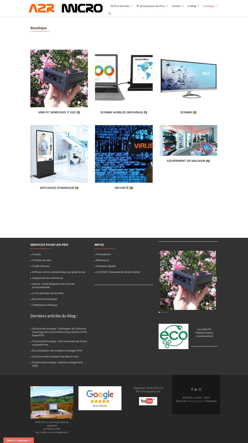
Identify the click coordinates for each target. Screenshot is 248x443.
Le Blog (192, 5)
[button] (164, 14)
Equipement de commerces (47, 277)
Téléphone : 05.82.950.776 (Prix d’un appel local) (148, 389)
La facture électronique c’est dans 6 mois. (55, 356)
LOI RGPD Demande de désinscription (118, 271)
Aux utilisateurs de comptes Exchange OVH (57, 350)
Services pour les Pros (152, 5)
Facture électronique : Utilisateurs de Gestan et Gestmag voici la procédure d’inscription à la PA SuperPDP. (59, 332)
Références (102, 260)
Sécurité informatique (44, 298)
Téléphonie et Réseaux (45, 304)
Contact (176, 5)
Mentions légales (106, 266)
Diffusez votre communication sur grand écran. (59, 271)
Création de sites (41, 260)
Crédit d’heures (41, 266)
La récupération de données (48, 293)
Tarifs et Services (119, 5)
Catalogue (209, 5)
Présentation (103, 254)
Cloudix (36, 254)
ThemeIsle (210, 400)
